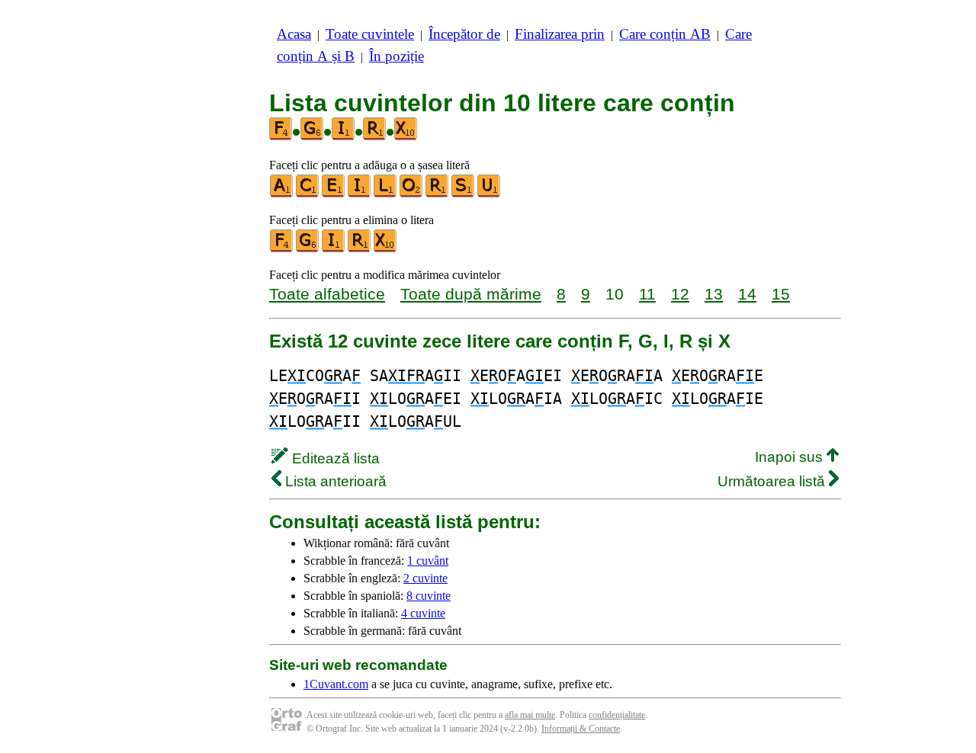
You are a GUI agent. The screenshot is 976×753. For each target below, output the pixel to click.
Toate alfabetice (327, 294)
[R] (438, 193)
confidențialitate (617, 715)
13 (714, 294)
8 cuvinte (428, 595)
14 (747, 294)
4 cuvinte (423, 613)
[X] (386, 248)
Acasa (294, 34)
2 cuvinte (425, 578)
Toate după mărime (470, 294)
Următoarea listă (773, 481)
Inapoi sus (791, 457)
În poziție (396, 56)
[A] (282, 193)
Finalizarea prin (560, 34)
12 (680, 294)
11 (647, 294)
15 (781, 294)
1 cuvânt (427, 560)
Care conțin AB (665, 34)
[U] (489, 193)
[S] (464, 193)
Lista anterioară (334, 481)
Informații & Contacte (580, 728)
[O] (412, 193)
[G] (308, 248)
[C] (308, 193)
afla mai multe (530, 715)
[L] (386, 193)
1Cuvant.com (335, 684)
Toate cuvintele (370, 34)
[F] (282, 248)
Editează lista (334, 458)
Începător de (464, 34)
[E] (334, 193)
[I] (360, 193)
